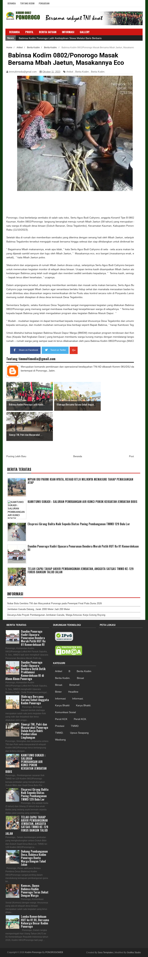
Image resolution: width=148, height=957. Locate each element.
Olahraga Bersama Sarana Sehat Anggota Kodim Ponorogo (35, 699)
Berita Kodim (82, 71)
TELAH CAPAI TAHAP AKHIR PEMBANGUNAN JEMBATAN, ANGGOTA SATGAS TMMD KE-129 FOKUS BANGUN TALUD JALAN (81, 570)
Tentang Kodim (27, 3)
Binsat (80, 678)
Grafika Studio (134, 952)
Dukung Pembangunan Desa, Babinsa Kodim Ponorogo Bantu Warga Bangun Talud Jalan (34, 858)
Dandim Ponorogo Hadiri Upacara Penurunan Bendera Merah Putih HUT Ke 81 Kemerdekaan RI (83, 548)
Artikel (69, 71)
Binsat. (59, 684)
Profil (29, 32)
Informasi (60, 698)
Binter (58, 691)
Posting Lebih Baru (16, 456)
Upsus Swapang (79, 732)
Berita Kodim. (98, 71)
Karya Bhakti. (83, 705)
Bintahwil (74, 684)
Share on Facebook (28, 350)
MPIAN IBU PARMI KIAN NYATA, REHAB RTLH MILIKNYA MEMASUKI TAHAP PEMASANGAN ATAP (80, 481)
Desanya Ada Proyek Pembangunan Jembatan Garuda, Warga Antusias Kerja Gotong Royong (56, 615)
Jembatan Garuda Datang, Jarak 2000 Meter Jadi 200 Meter (38, 609)
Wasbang (60, 739)
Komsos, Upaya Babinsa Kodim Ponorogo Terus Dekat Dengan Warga (34, 890)
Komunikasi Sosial (65, 712)
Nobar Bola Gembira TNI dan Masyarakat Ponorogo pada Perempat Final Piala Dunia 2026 (54, 603)
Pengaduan (44, 3)
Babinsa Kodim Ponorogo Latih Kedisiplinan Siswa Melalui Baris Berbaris (60, 38)
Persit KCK (61, 719)
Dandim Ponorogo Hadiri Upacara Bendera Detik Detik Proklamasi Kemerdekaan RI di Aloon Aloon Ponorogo (25, 670)
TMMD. (59, 732)
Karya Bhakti (62, 705)
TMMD (75, 725)
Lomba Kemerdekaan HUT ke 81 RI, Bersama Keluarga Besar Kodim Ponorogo (35, 921)
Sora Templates (105, 952)
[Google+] (74, 350)
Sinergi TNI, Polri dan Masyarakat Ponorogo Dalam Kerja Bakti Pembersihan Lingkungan (34, 731)
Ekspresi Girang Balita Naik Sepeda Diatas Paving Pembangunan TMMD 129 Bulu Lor (79, 524)
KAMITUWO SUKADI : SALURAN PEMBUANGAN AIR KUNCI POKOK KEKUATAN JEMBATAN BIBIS (82, 501)
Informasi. (78, 698)
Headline (73, 691)
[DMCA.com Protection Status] (68, 651)
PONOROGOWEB (54, 952)
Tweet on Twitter (58, 350)
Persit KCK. (80, 719)
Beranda (12, 3)
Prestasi (59, 725)
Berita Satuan (47, 32)
